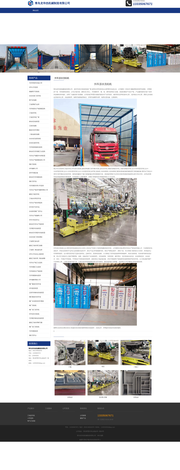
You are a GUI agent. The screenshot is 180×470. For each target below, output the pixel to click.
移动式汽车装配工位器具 (37, 151)
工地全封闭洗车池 (35, 198)
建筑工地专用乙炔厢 (35, 245)
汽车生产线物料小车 (35, 215)
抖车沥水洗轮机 (34, 314)
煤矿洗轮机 (32, 164)
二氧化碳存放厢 (34, 134)
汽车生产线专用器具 (35, 203)
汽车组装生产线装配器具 (37, 108)
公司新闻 (83, 415)
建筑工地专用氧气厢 (35, 322)
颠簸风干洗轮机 (34, 91)
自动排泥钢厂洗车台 (35, 211)
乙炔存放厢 (32, 126)
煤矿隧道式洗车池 (35, 297)
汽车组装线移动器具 (35, 147)
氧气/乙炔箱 (31, 421)
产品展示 (31, 408)
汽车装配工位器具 (35, 267)
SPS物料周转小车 (35, 280)
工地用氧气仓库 (34, 104)
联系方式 (101, 408)
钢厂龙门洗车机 (34, 309)
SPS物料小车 (33, 168)
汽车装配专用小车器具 (36, 185)
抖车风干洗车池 (34, 207)
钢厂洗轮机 (32, 305)
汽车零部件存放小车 (35, 83)
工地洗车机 (32, 113)
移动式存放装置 (34, 121)
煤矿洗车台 (32, 335)
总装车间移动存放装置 (36, 292)
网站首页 (36, 10)
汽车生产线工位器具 (35, 262)
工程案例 (48, 408)
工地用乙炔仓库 (34, 241)
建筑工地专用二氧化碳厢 (37, 258)
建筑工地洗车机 (34, 194)
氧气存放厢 (32, 100)
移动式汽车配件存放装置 (37, 232)
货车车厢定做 (33, 173)
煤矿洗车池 (32, 181)
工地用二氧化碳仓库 (35, 250)
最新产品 (83, 418)
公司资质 (65, 408)
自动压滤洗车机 (34, 143)
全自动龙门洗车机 (35, 96)
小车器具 (30, 418)
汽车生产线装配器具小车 (37, 160)
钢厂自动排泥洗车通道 (36, 301)
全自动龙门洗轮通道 (35, 237)
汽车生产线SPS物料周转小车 (38, 190)
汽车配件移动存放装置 (36, 318)
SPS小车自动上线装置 (36, 254)
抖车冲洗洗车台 (34, 220)
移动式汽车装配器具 (35, 177)
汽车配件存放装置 (35, 228)
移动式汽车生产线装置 (36, 224)
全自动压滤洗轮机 (35, 138)
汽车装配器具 (33, 331)
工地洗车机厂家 (34, 117)
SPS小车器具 (33, 87)
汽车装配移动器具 (35, 275)
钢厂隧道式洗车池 (35, 284)
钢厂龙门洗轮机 (34, 327)
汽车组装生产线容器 (35, 271)
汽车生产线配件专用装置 (37, 155)
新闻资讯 (83, 408)
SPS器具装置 (33, 288)
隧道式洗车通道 (34, 130)
